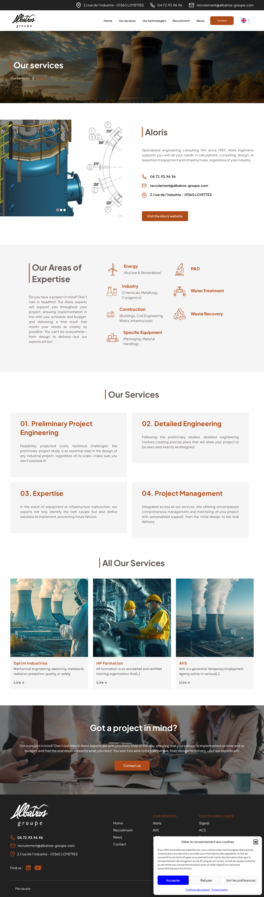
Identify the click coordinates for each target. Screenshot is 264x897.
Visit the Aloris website (165, 216)
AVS (156, 830)
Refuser (206, 880)
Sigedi (204, 823)
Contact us (132, 765)
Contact (222, 20)
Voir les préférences (241, 880)
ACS (202, 830)
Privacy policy (220, 889)
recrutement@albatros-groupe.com (225, 5)
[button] (256, 842)
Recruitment (181, 20)
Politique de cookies (198, 889)
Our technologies (154, 20)
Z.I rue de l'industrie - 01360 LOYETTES (114, 5)
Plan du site (22, 888)
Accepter (173, 880)
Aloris (157, 823)
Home (108, 20)
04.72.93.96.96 (169, 5)
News (200, 20)
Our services (127, 20)
